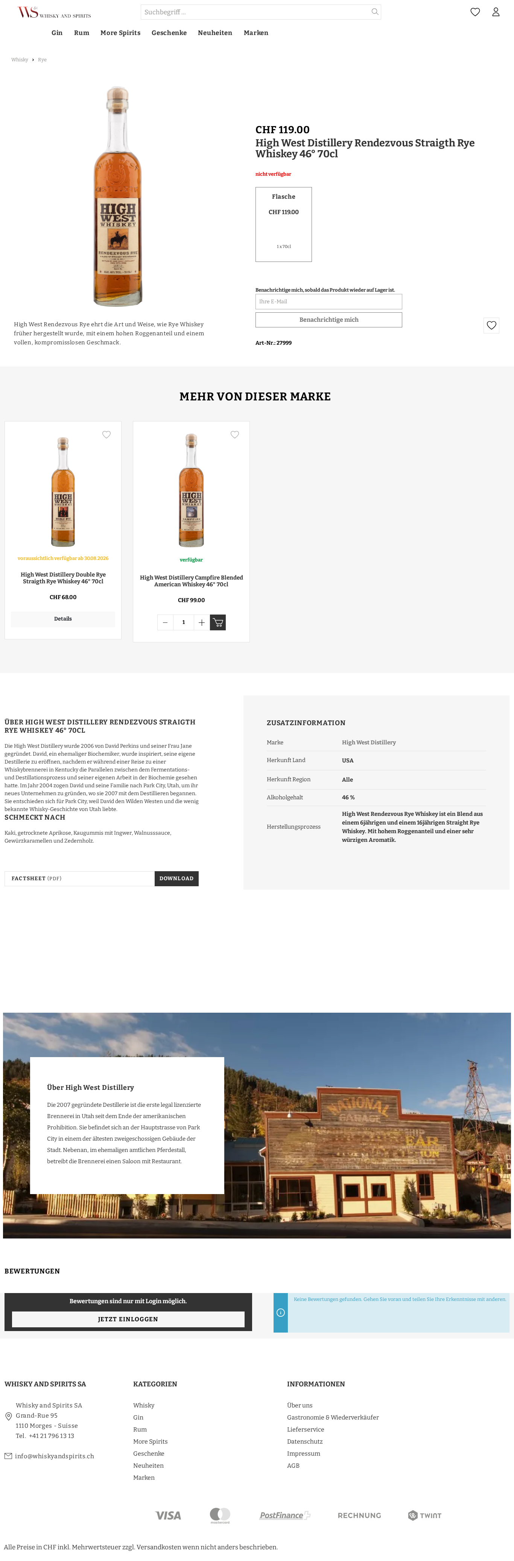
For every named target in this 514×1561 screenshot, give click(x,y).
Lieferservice (305, 1429)
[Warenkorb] (510, 12)
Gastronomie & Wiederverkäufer (333, 1417)
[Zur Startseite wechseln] (72, 12)
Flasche (283, 196)
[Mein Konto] (496, 12)
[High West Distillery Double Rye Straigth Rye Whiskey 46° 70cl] (63, 488)
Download (177, 878)
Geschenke (148, 1453)
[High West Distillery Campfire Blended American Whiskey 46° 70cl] (191, 488)
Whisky (143, 1405)
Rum (140, 1429)
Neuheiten (148, 1465)
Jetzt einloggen (128, 1319)
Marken (144, 1477)
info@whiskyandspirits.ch (54, 1456)
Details (63, 619)
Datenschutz (305, 1441)
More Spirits (150, 1441)
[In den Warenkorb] (218, 622)
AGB (293, 1465)
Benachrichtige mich (329, 319)
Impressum (303, 1453)
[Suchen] (375, 12)
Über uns (300, 1405)
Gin (138, 1417)
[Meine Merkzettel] (475, 12)
